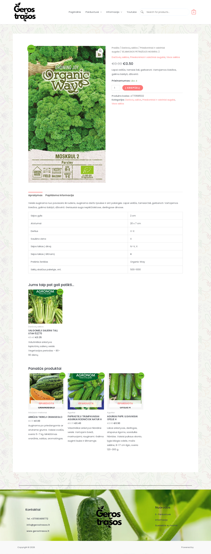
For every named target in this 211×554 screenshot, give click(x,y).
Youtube (132, 12)
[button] (100, 51)
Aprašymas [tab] (35, 195)
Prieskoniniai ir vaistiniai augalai (147, 57)
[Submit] (142, 12)
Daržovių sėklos (130, 47)
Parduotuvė (92, 12)
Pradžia (115, 47)
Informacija (112, 12)
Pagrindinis (75, 12)
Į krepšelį (132, 87)
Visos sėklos (173, 57)
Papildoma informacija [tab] (59, 195)
